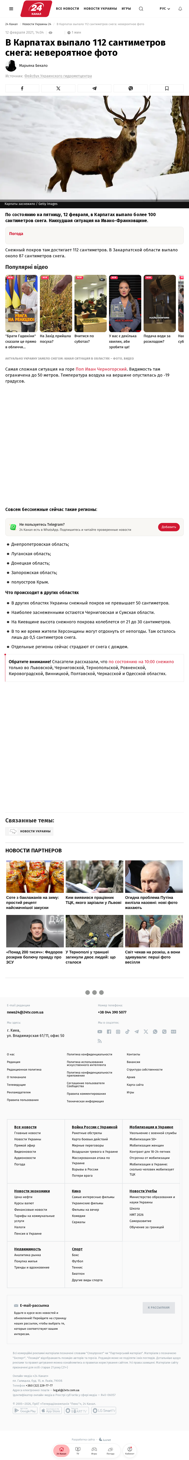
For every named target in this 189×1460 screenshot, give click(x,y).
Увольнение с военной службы (153, 1133)
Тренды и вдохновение (31, 1267)
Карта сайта (135, 1084)
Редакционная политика (24, 1069)
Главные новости (27, 1133)
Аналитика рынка (27, 1255)
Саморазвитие (140, 1221)
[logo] (36, 9)
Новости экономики (32, 1191)
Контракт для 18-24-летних (150, 1152)
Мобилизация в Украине (151, 1127)
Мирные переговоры (88, 1145)
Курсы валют (24, 1203)
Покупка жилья (25, 1261)
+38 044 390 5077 (112, 1012)
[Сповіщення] (180, 9)
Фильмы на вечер (85, 1210)
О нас (11, 1054)
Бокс (75, 1255)
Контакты (133, 1054)
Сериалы (78, 1222)
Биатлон (78, 1274)
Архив (131, 1077)
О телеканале (16, 1077)
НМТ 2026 (137, 1215)
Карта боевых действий (90, 1139)
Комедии (78, 1216)
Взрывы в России (85, 1169)
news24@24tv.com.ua (25, 1012)
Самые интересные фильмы (93, 1197)
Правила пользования (22, 1100)
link (100, 1032)
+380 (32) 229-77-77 (39, 1385)
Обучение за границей (147, 1227)
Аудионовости (25, 1158)
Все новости (67, 9)
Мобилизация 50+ (143, 1139)
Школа (135, 1208)
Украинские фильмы (87, 1203)
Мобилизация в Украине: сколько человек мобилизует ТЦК (152, 1169)
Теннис (77, 1267)
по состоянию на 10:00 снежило (141, 662)
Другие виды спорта (87, 1280)
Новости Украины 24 (37, 24)
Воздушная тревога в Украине (95, 1152)
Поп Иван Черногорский (100, 369)
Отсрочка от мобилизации (150, 1158)
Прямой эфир (24, 1145)
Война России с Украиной (94, 1127)
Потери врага (82, 1176)
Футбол (77, 1261)
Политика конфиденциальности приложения (89, 1074)
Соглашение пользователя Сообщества (86, 1085)
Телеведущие (16, 1084)
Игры (126, 9)
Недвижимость (27, 1249)
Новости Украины (100, 9)
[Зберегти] (166, 88)
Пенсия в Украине (28, 1234)
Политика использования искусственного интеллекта (86, 1064)
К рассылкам (159, 1307)
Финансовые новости (30, 1210)
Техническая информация (85, 1101)
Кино (76, 1191)
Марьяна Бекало (33, 66)
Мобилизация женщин (147, 1145)
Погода (19, 1164)
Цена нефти (23, 1197)
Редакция (13, 1062)
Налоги (19, 1227)
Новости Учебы (143, 1191)
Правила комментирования (86, 1093)
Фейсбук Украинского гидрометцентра (58, 76)
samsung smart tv (103, 1410)
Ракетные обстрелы (87, 1133)
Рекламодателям (19, 1092)
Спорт (77, 1249)
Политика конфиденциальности (89, 1054)
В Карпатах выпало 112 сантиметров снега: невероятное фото (100, 24)
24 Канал (11, 24)
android (25, 1410)
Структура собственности (144, 1069)
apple (51, 1410)
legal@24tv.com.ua (66, 1390)
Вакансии (133, 1062)
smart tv (76, 1410)
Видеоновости (25, 1152)
